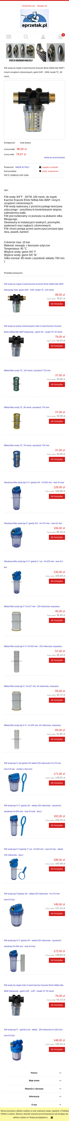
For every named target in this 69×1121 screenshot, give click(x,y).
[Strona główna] (34, 18)
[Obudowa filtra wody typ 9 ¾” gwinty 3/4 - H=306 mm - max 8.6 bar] (19, 498)
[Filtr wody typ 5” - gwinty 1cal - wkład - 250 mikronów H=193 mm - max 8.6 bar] (19, 1050)
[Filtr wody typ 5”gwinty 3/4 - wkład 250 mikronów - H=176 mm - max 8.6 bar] (19, 915)
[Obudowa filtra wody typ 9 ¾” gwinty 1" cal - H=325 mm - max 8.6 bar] (19, 582)
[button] (8, 36)
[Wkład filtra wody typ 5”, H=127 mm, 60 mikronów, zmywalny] (19, 701)
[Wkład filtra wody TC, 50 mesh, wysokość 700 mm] (19, 459)
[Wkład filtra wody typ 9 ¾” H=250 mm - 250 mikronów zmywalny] (19, 661)
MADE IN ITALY (22, 167)
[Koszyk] (60, 36)
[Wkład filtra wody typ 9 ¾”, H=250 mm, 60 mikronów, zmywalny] (19, 739)
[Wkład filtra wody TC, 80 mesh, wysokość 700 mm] (19, 421)
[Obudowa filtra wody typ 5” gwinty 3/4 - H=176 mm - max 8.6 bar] (19, 537)
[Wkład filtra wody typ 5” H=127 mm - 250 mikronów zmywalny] (19, 622)
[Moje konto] (43, 36)
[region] (34, 52)
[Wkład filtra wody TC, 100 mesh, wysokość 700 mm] (19, 384)
